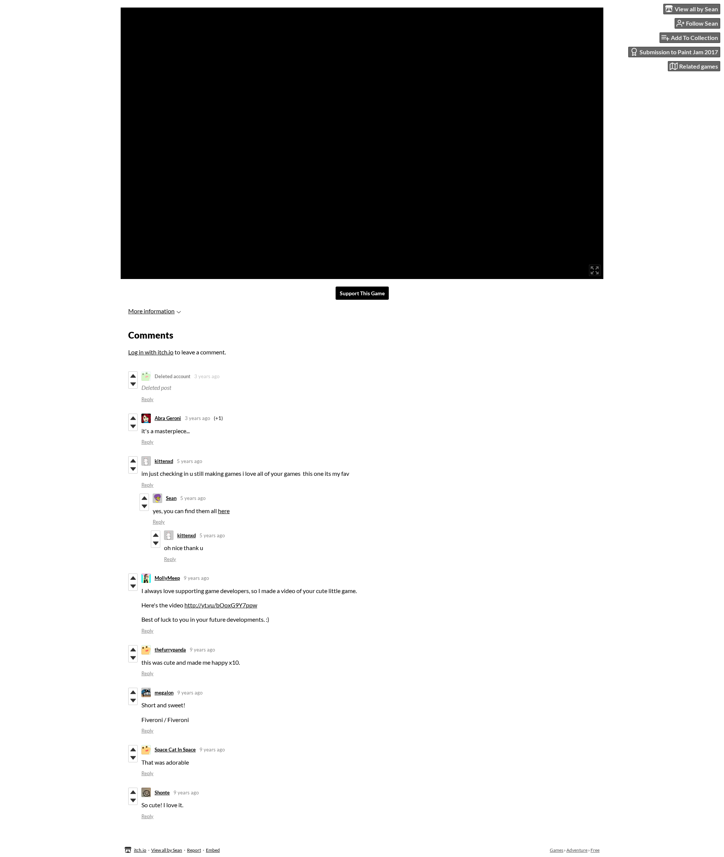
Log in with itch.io (150, 352)
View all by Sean (166, 850)
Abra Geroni (168, 418)
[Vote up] (133, 376)
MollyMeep (167, 578)
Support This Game (362, 293)
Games (556, 850)
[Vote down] (133, 384)
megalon (164, 693)
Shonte (162, 793)
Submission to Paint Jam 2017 (679, 51)
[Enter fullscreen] (594, 270)
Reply (147, 399)
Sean (171, 498)
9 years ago (196, 578)
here (224, 510)
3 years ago (206, 376)
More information (151, 310)
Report (194, 850)
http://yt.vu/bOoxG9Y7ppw (220, 605)
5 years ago (189, 461)
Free (595, 850)
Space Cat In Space (175, 750)
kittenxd (164, 461)
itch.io (140, 850)
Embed (213, 850)
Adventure (576, 850)
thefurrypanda (170, 650)
